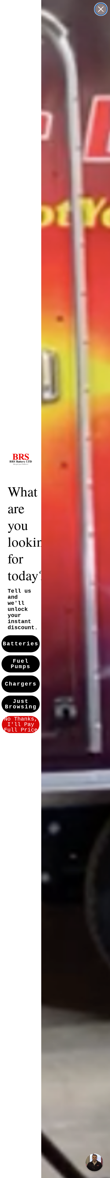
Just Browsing (21, 704)
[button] (94, 1162)
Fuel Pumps (21, 664)
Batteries (20, 644)
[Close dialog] (101, 9)
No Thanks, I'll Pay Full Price (21, 724)
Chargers (21, 684)
